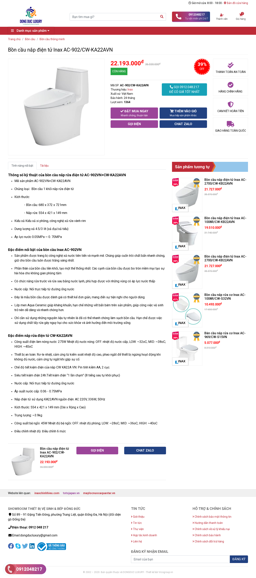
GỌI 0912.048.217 (184, 89)
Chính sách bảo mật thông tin (212, 516)
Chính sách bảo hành (207, 535)
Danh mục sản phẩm (31, 31)
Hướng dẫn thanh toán (208, 522)
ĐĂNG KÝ (238, 559)
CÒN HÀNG (119, 71)
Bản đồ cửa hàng (237, 3)
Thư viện (138, 529)
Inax (130, 89)
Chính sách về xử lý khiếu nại (212, 529)
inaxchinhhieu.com (46, 493)
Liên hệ (137, 541)
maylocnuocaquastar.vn (99, 493)
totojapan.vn (71, 493)
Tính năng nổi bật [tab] (22, 165)
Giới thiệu (138, 516)
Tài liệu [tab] (44, 165)
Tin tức (137, 522)
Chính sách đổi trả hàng (209, 541)
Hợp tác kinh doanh (144, 535)
